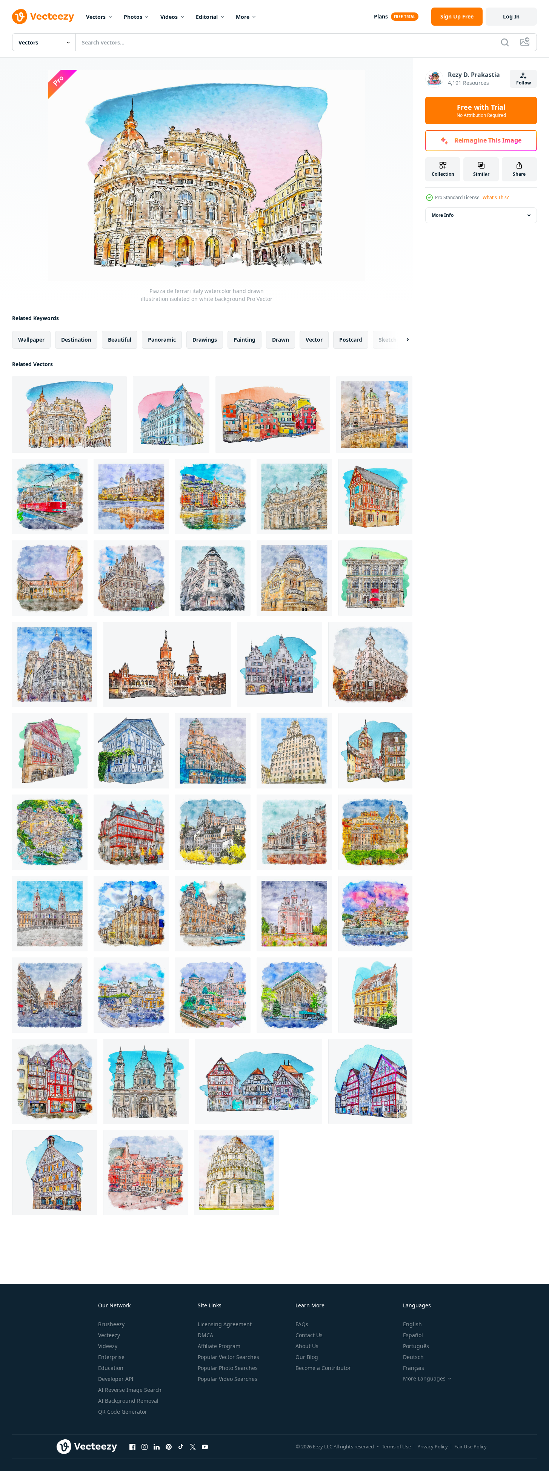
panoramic (162, 339)
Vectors (96, 16)
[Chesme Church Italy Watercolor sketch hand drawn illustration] (294, 913)
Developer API (116, 1378)
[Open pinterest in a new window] (169, 1446)
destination (76, 339)
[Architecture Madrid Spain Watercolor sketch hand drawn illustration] (294, 750)
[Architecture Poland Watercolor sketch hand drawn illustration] (294, 496)
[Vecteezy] (43, 16)
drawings (204, 339)
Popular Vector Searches (228, 1357)
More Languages (424, 1379)
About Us (306, 1346)
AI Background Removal (128, 1400)
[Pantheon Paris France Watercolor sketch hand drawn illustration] (50, 995)
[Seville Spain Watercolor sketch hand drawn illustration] (213, 750)
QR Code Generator (122, 1411)
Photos (133, 16)
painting (244, 339)
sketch (388, 339)
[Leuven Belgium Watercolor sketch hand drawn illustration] (131, 578)
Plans (381, 16)
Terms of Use (396, 1446)
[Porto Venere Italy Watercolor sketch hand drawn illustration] (213, 496)
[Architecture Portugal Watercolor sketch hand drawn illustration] (50, 913)
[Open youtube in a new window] (205, 1446)
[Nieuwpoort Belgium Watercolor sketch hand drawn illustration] (131, 913)
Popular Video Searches (227, 1378)
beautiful (119, 339)
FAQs (301, 1324)
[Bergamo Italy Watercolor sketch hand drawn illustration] (50, 832)
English (412, 1324)
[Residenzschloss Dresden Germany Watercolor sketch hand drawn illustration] (213, 913)
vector (314, 339)
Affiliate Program (219, 1346)
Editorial (207, 16)
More (242, 16)
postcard (350, 339)
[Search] (504, 42)
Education (110, 1367)
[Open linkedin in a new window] (157, 1446)
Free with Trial (481, 110)
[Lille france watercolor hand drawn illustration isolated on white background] (375, 995)
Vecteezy (109, 1335)
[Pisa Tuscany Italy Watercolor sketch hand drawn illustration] (236, 1172)
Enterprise (111, 1357)
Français (413, 1367)
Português (416, 1346)
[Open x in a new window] (193, 1446)
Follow (523, 83)
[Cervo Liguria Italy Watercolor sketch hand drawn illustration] (375, 913)
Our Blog (306, 1357)
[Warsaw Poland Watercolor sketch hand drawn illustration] (145, 1172)
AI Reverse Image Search (129, 1389)
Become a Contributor (323, 1367)
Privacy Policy (432, 1446)
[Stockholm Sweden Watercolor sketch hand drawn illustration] (213, 832)
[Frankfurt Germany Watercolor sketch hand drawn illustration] (131, 832)
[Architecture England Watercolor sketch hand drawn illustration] (294, 995)
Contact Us (309, 1335)
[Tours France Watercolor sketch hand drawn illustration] (294, 578)
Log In (511, 16)
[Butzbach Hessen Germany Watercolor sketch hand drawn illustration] (54, 1081)
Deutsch (413, 1357)
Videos (169, 16)
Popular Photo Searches (228, 1367)
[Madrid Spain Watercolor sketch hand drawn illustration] (54, 664)
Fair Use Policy (470, 1446)
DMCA (205, 1335)
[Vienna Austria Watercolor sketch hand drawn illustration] (374, 414)
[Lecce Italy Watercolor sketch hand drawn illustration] (50, 578)
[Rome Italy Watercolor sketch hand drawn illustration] (375, 832)
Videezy (107, 1346)
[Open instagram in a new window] (144, 1446)
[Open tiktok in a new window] (181, 1446)
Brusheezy (111, 1324)
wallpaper (31, 339)
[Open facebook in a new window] (132, 1446)
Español (413, 1335)
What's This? (496, 197)
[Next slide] (401, 340)
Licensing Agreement (225, 1324)
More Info (443, 215)
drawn (280, 339)
